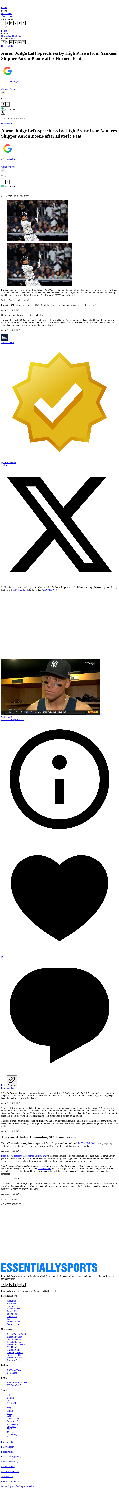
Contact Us (12, 1316)
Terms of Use (13, 1324)
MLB (10, 46)
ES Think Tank (14, 1370)
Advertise (11, 1303)
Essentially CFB (14, 1357)
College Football (14, 1418)
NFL (9, 1408)
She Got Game (14, 1339)
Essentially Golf (14, 1337)
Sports (6, 33)
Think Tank (6, 16)
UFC (9, 1413)
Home (4, 46)
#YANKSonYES (49, 590)
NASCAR (12, 1403)
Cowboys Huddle (15, 1352)
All (8, 1395)
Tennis (10, 1411)
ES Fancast (12, 1373)
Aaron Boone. (44, 1168)
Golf (9, 1400)
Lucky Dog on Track (16, 1334)
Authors (10, 1306)
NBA (9, 1405)
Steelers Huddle (14, 1355)
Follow (5, 465)
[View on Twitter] (59, 582)
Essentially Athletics (16, 1344)
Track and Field (14, 1421)
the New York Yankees (88, 1143)
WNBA (10, 1416)
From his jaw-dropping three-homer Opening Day (24, 1156)
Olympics (11, 1426)
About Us (11, 1301)
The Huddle (12, 1347)
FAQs (9, 1319)
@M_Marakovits (21, 590)
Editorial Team (13, 1308)
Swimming (12, 1434)
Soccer (10, 1431)
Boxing (10, 1398)
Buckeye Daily (14, 1360)
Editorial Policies (14, 1311)
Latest (4, 7)
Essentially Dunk (15, 1342)
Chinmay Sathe (8, 89)
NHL (9, 1437)
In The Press (12, 1314)
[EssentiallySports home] (49, 1271)
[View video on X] (101, 714)
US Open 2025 (14, 1385)
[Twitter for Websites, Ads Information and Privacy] (59, 837)
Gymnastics (12, 1424)
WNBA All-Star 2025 (17, 1382)
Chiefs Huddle (13, 1350)
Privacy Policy (13, 1321)
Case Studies (9, 38)
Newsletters (6, 13)
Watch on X (6, 717)
